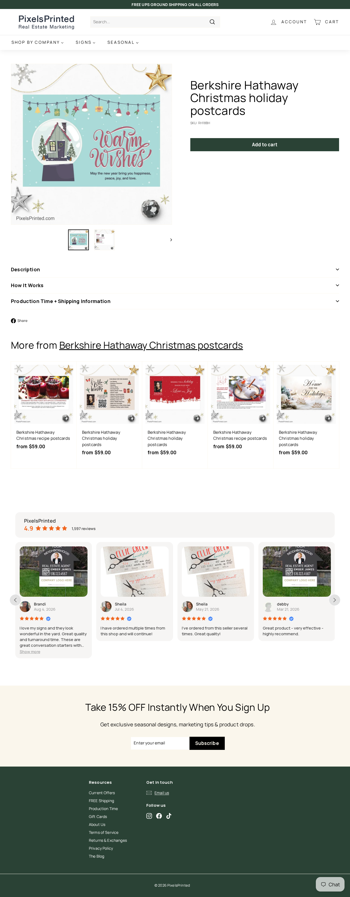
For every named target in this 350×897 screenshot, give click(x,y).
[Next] (168, 240)
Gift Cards (98, 816)
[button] (30, 651)
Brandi (40, 604)
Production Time (103, 808)
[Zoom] (91, 144)
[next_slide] (334, 600)
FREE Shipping (101, 800)
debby (283, 604)
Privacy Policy (101, 848)
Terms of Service (103, 832)
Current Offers (102, 792)
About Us (97, 824)
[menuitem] (37, 42)
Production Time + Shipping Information (60, 301)
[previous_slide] (15, 600)
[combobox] (155, 22)
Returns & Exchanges (108, 840)
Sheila (120, 604)
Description (25, 269)
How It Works (27, 285)
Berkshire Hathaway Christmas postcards (151, 345)
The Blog (96, 856)
